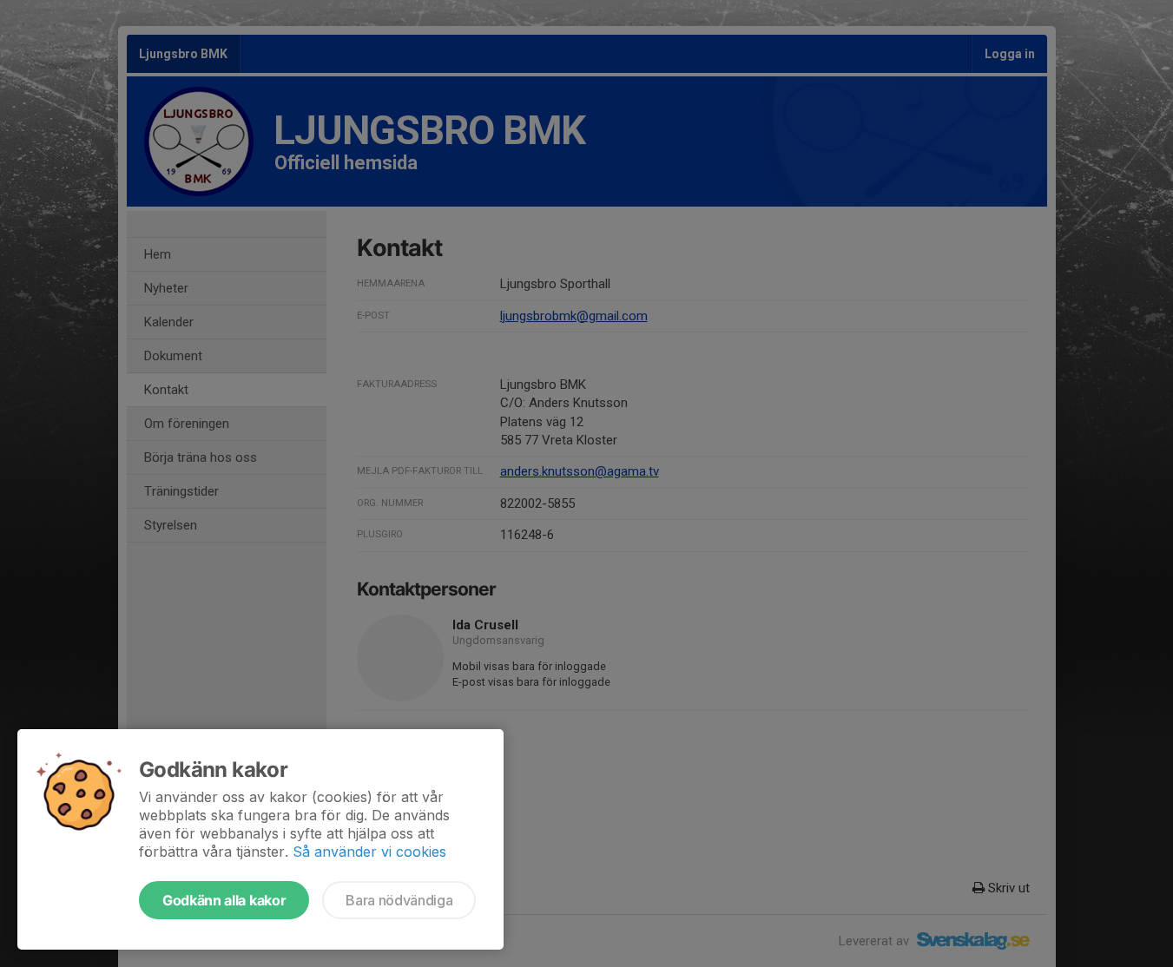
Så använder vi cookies (369, 851)
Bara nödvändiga (399, 900)
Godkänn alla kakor (224, 900)
